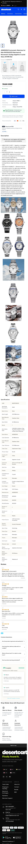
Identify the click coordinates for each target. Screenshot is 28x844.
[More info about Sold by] (20, 100)
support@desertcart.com (12, 815)
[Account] (21, 9)
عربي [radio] (15, 5)
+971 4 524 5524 (10, 821)
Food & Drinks (18, 13)
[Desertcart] (6, 9)
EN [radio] (12, 5)
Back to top (13, 745)
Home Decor (10, 13)
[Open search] (18, 9)
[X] (6, 776)
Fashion (25, 13)
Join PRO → (4, 131)
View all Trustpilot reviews (13, 698)
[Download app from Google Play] (7, 837)
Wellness (3, 13)
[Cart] (24, 9)
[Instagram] (3, 776)
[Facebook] (10, 776)
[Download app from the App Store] (17, 837)
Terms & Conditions (8, 841)
